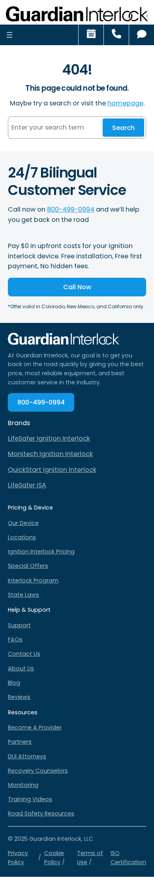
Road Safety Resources (41, 813)
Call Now (77, 287)
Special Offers (28, 566)
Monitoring (23, 785)
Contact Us (24, 654)
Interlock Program (33, 580)
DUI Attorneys (27, 756)
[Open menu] (9, 34)
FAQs (15, 639)
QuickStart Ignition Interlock (52, 469)
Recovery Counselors (38, 771)
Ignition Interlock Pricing (41, 551)
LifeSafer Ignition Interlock (49, 438)
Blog (14, 683)
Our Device (23, 523)
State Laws (23, 595)
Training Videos (30, 799)
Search (123, 127)
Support (19, 625)
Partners (20, 742)
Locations (22, 537)
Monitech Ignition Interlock (50, 453)
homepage (125, 103)
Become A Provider (35, 727)
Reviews (19, 697)
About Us (21, 668)
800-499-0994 (70, 209)
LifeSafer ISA (27, 485)
